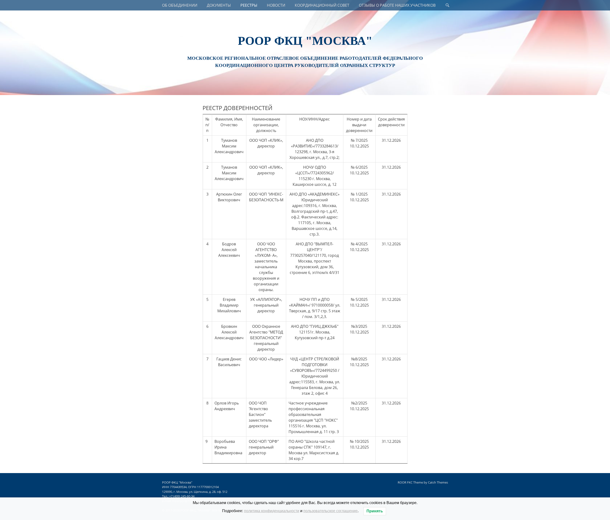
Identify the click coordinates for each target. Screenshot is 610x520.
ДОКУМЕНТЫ (219, 5)
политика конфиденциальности (271, 511)
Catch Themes (438, 482)
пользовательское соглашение (330, 511)
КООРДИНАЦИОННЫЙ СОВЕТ (322, 5)
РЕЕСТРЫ (248, 5)
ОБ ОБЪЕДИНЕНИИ (179, 5)
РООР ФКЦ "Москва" (305, 40)
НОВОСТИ (276, 5)
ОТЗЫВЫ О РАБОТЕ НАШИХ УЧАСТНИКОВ (397, 5)
